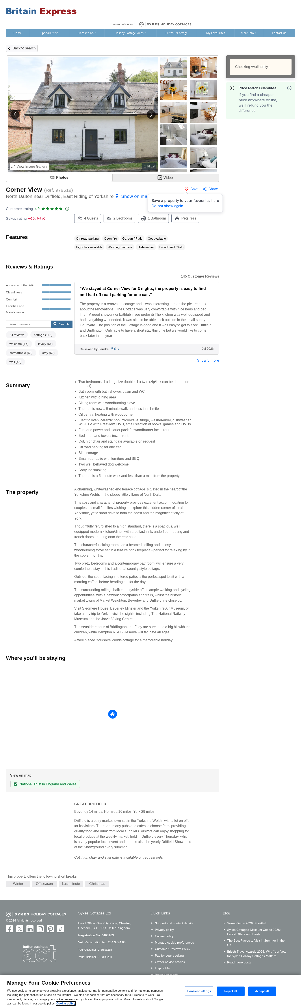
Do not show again (167, 206)
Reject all (230, 991)
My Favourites (215, 33)
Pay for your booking (169, 955)
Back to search (24, 48)
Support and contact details (174, 923)
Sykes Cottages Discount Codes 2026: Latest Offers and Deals (254, 932)
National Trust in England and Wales (47, 784)
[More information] (289, 88)
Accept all (262, 991)
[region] (150, 991)
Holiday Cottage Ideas (129, 33)
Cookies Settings (199, 991)
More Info (247, 33)
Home (17, 33)
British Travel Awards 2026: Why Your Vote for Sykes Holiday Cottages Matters (256, 954)
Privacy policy (164, 929)
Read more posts (239, 962)
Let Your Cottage (176, 33)
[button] (15, 114)
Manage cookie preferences (174, 942)
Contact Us (279, 33)
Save (194, 189)
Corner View (24, 189)
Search (64, 324)
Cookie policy (164, 936)
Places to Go (86, 33)
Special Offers (49, 33)
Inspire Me (162, 968)
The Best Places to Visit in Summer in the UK (256, 943)
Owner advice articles (170, 962)
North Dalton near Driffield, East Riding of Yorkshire (78, 196)
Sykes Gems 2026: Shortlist (246, 923)
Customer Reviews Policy (172, 949)
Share (213, 189)
